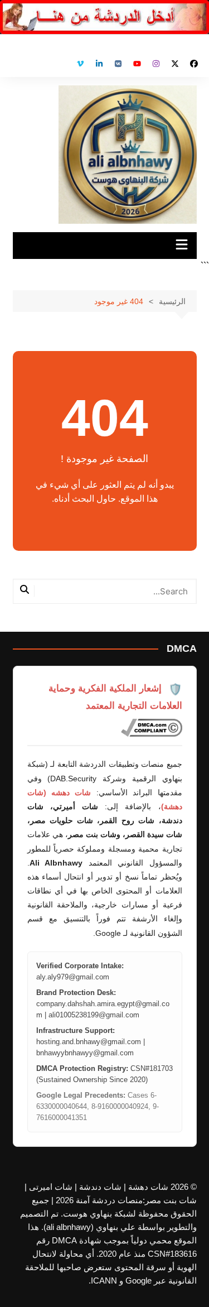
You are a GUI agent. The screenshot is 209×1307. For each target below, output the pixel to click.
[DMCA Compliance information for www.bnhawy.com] (151, 728)
